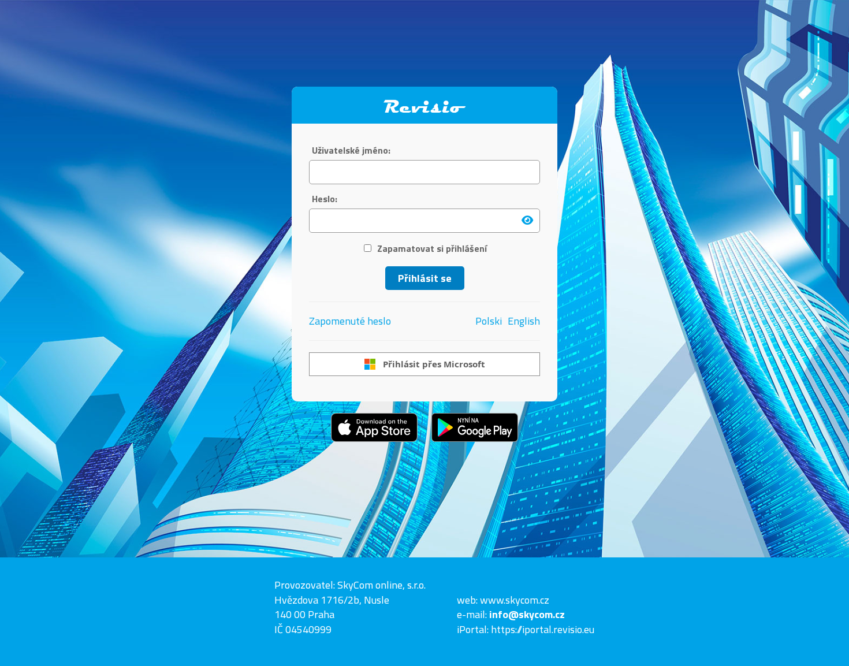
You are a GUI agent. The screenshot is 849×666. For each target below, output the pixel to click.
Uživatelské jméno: (351, 150)
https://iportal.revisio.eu (542, 629)
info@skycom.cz (527, 614)
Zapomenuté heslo (350, 321)
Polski (488, 321)
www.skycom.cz (514, 600)
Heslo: (324, 199)
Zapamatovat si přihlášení (432, 248)
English (524, 321)
